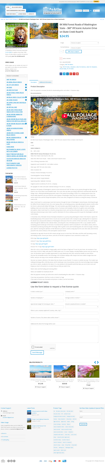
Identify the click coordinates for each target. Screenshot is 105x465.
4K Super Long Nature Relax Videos (16, 103)
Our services (5, 436)
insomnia (64, 424)
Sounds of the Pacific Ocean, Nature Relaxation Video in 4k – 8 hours (40, 380)
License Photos (12, 168)
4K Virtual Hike (12, 107)
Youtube (11, 461)
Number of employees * (37, 298)
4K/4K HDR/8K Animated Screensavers (14, 115)
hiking (72, 421)
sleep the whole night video (63, 437)
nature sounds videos (58, 432)
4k (54, 411)
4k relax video (70, 411)
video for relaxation (92, 67)
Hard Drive (10, 147)
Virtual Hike (67, 445)
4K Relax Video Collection (16, 97)
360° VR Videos (69, 64)
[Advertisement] (16, 238)
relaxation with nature (58, 434)
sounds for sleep (57, 439)
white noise (63, 450)
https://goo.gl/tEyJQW (42, 238)
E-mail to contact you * (37, 291)
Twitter (64, 74)
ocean (65, 432)
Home (7, 7)
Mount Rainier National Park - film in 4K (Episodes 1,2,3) (20, 178)
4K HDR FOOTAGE (12, 90)
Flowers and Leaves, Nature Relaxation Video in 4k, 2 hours (88, 380)
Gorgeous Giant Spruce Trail (39, 426)
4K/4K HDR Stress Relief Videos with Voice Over (15, 111)
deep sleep (69, 419)
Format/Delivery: (64, 47)
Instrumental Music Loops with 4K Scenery (16, 150)
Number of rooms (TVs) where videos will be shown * (45, 317)
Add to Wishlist (67, 58)
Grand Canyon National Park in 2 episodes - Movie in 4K (20, 188)
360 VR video (66, 67)
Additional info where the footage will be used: (43, 324)
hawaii (68, 421)
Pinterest (74, 74)
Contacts (31, 14)
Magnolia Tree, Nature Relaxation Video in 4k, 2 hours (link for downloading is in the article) (65, 381)
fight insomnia (57, 421)
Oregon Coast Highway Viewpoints (40, 419)
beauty (55, 419)
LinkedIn (67, 74)
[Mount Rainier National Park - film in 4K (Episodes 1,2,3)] (9, 179)
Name (81, 411)
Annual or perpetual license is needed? (75, 304)
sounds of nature (66, 439)
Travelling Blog (5, 440)
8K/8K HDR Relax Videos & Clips (15, 143)
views (63, 445)
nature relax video (69, 426)
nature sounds (57, 429)
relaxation (73, 67)
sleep (55, 437)
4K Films (9, 87)
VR (67, 68)
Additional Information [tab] (45, 82)
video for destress (81, 67)
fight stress (63, 421)
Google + (70, 74)
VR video (71, 68)
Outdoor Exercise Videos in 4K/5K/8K (16, 160)
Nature (68, 424)
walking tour (61, 447)
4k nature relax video (60, 411)
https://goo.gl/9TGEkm (48, 246)
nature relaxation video (59, 426)
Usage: (62, 42)
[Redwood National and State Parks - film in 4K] (9, 207)
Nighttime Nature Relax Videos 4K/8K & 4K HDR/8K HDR (16, 155)
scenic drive (73, 434)
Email (77, 74)
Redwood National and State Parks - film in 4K (20, 205)
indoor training (57, 424)
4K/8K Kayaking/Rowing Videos (15, 129)
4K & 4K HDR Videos (17, 7)
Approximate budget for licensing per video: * (43, 304)
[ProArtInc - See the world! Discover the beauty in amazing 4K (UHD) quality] (52, 11)
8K (62, 413)
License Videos (22, 14)
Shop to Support (74, 51)
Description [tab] (34, 82)
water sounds (56, 450)
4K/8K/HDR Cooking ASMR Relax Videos (15, 134)
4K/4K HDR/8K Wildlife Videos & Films (16, 125)
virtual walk (74, 445)
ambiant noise (67, 413)
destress (74, 419)
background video (71, 416)
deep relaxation (61, 419)
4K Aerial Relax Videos (14, 82)
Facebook (61, 74)
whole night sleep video (59, 452)
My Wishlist (86, 10)
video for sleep (57, 445)
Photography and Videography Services (14, 164)
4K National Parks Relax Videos (15, 94)
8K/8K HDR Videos (11, 14)
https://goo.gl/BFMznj (45, 241)
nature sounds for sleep (66, 429)
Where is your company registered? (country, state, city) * (46, 310)
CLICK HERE (8, 52)
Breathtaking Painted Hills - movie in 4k (21, 196)
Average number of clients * (72, 298)
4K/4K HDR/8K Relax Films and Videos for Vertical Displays (16, 120)
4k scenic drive (57, 413)
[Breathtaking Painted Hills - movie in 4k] (9, 198)
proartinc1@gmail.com (8, 417)
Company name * (70, 291)
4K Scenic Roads (12, 100)
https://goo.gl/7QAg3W (42, 244)
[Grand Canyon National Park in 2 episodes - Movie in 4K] (9, 189)
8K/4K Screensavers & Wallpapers (16, 10)
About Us (4, 433)
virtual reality (63, 68)
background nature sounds (59, 416)
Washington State (69, 447)
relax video (67, 434)
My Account (79, 10)
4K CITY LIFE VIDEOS (13, 85)
